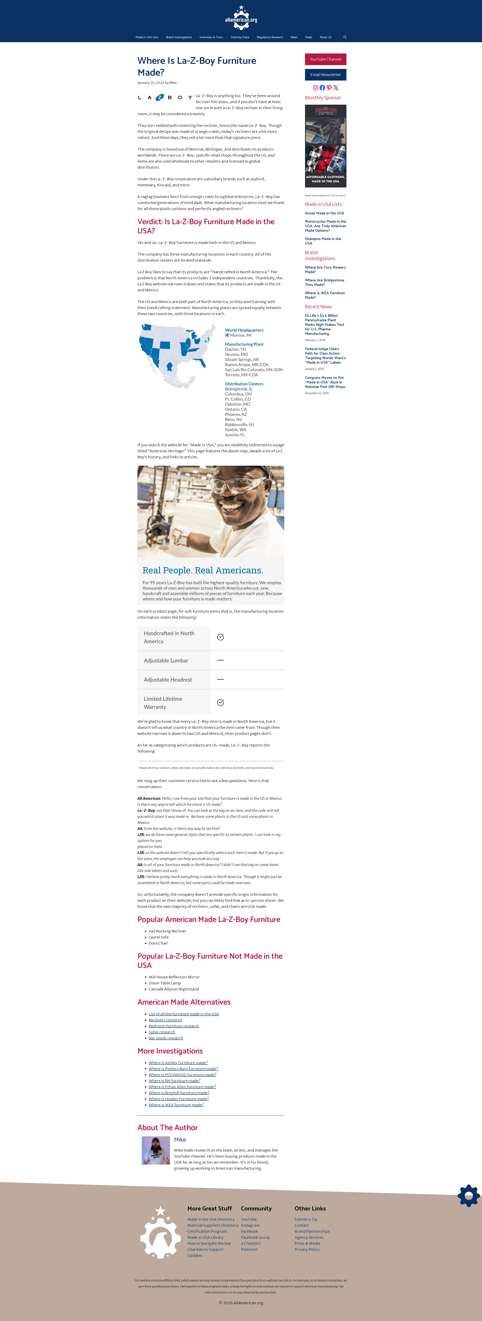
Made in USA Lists (147, 37)
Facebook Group (255, 1237)
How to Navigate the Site (209, 1243)
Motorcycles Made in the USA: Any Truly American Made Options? (325, 226)
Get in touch (338, 195)
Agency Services (309, 1237)
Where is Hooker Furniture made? (179, 1098)
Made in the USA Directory (211, 1219)
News (294, 37)
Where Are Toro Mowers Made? (325, 269)
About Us (326, 37)
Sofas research (162, 1032)
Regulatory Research (270, 37)
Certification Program (207, 1231)
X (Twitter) (250, 1243)
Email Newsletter (325, 74)
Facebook (249, 1231)
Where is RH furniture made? (174, 1080)
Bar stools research (166, 1038)
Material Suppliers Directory (212, 1225)
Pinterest (249, 1249)
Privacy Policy (307, 1249)
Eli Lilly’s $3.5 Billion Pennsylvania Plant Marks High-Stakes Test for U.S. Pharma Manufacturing (324, 325)
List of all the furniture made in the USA (184, 1014)
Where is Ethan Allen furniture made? (182, 1086)
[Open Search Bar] (345, 37)
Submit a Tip (306, 1219)
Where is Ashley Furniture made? (178, 1062)
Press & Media (307, 1243)
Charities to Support (205, 1249)
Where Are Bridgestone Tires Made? (324, 282)
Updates (194, 1255)
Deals (308, 37)
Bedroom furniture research (174, 1026)
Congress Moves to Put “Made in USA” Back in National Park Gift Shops (325, 382)
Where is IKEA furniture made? (176, 1104)
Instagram (250, 1225)
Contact (302, 1225)
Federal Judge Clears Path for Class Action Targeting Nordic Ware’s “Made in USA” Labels (325, 356)
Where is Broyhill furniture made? (179, 1092)
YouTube (249, 1219)
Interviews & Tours (211, 37)
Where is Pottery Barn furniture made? (183, 1068)
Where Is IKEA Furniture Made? (325, 295)
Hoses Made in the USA (324, 213)
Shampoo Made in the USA (323, 241)
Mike (180, 1140)
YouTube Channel (326, 59)
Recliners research (165, 1020)
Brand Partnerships (312, 1231)
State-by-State (240, 37)
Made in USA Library (205, 1237)
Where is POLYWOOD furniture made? (182, 1074)
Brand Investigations (179, 37)
